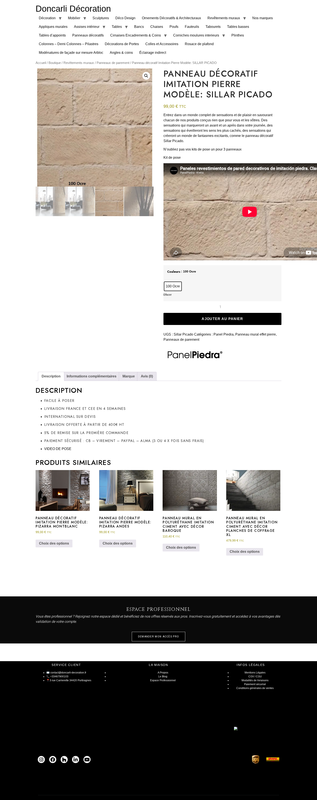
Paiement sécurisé (255, 684)
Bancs (139, 27)
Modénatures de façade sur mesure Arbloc (71, 52)
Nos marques (262, 18)
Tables (117, 27)
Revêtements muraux (223, 18)
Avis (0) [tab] (147, 376)
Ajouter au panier (222, 319)
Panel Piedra (223, 334)
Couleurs (173, 271)
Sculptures (101, 18)
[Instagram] (41, 759)
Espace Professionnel (163, 680)
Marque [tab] (128, 376)
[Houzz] (64, 759)
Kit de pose (172, 157)
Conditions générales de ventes (255, 688)
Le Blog (162, 676)
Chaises (156, 27)
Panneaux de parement (113, 63)
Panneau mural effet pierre (255, 334)
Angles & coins (121, 52)
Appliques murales (53, 27)
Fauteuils (192, 27)
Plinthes (237, 35)
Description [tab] (51, 376)
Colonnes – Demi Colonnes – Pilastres (68, 44)
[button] (146, 76)
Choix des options (54, 543)
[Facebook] (52, 759)
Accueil (41, 63)
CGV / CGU (255, 676)
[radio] (172, 286)
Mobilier (74, 18)
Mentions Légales (255, 672)
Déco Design (125, 18)
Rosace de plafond (199, 44)
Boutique (55, 63)
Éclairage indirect (152, 52)
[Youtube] (87, 759)
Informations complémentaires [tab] (91, 376)
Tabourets (213, 27)
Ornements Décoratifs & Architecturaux (171, 18)
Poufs (173, 27)
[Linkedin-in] (75, 759)
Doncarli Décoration (73, 8)
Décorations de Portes (122, 44)
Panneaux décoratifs (88, 35)
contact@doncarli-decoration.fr (68, 672)
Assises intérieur (86, 27)
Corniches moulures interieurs (196, 35)
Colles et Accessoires (161, 44)
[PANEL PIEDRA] (193, 355)
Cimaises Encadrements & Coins (135, 35)
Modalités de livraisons (255, 680)
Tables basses (238, 27)
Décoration (47, 18)
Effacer (167, 294)
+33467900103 (59, 676)
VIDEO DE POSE (57, 449)
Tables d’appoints (52, 35)
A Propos (163, 672)
